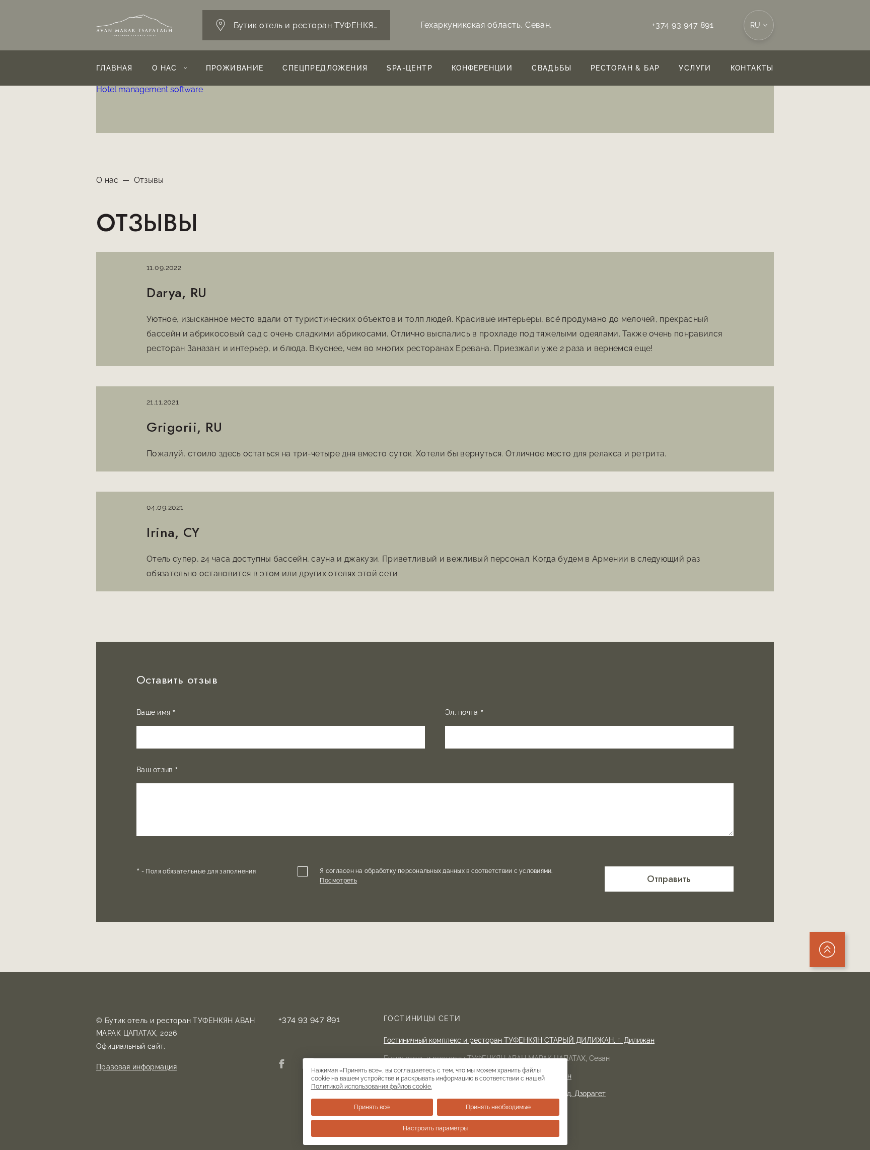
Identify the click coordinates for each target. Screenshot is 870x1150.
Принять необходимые (498, 1107)
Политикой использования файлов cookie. (371, 1086)
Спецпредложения (325, 68)
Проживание (235, 68)
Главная (114, 68)
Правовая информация (136, 1067)
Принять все (372, 1107)
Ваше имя (156, 713)
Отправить (669, 878)
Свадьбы (551, 68)
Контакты (752, 68)
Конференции (482, 68)
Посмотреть (338, 880)
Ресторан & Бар (625, 68)
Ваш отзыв (157, 770)
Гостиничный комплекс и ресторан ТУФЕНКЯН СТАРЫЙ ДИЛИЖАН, (519, 1040)
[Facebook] (281, 1065)
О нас (164, 68)
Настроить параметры (435, 1128)
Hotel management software (149, 89)
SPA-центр (409, 68)
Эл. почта (464, 713)
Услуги (695, 68)
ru (755, 25)
